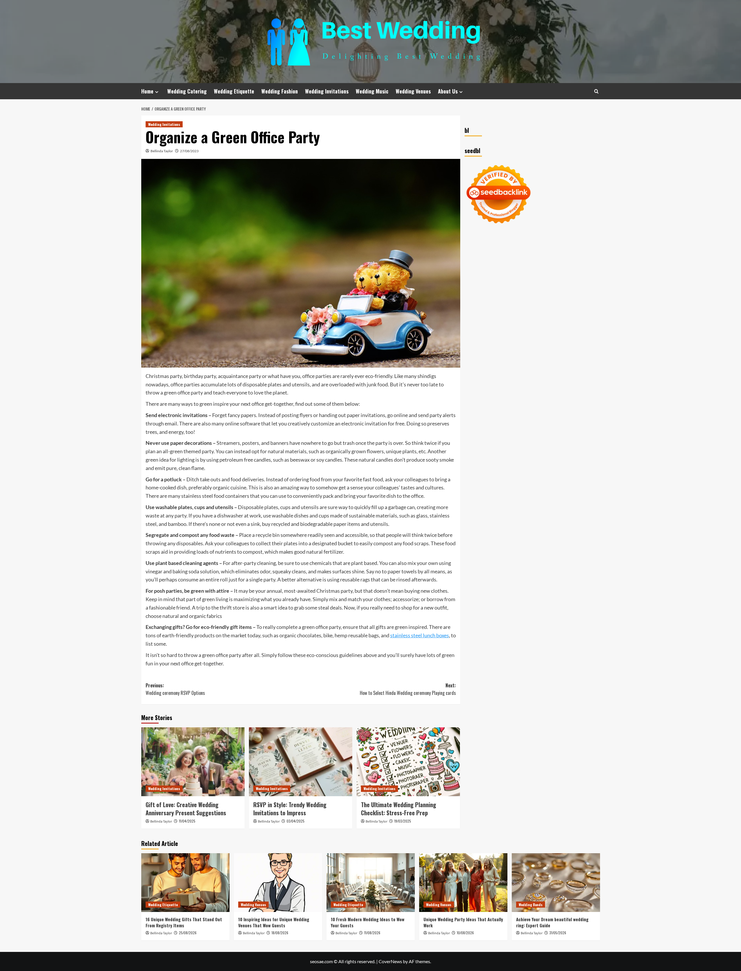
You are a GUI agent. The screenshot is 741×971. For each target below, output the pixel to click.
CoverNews (390, 961)
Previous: (175, 689)
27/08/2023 (189, 151)
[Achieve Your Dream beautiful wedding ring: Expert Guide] (556, 882)
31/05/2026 (557, 932)
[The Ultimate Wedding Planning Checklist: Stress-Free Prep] (408, 761)
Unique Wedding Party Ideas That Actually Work (463, 922)
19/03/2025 (402, 820)
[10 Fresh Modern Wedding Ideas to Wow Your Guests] (371, 882)
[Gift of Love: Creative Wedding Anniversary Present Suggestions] (193, 761)
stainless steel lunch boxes (419, 635)
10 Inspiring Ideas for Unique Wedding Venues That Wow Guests (273, 922)
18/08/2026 (280, 932)
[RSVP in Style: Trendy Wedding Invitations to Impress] (300, 761)
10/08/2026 (465, 932)
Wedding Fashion (279, 91)
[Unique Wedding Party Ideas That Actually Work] (463, 882)
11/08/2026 (372, 932)
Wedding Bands (530, 904)
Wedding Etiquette (234, 91)
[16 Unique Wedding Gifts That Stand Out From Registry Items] (185, 882)
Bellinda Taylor (162, 151)
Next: (408, 689)
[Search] (596, 91)
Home (147, 91)
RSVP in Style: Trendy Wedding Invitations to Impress (290, 808)
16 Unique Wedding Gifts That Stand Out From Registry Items (184, 922)
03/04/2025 (296, 820)
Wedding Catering (187, 91)
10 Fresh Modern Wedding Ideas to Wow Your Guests (367, 922)
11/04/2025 (187, 820)
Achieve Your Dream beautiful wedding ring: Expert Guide (552, 922)
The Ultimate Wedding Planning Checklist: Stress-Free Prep (398, 808)
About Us (448, 91)
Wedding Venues (413, 91)
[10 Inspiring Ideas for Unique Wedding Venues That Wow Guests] (278, 882)
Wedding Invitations (327, 91)
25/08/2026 (188, 932)
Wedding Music (372, 91)
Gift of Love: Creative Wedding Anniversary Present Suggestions (186, 808)
